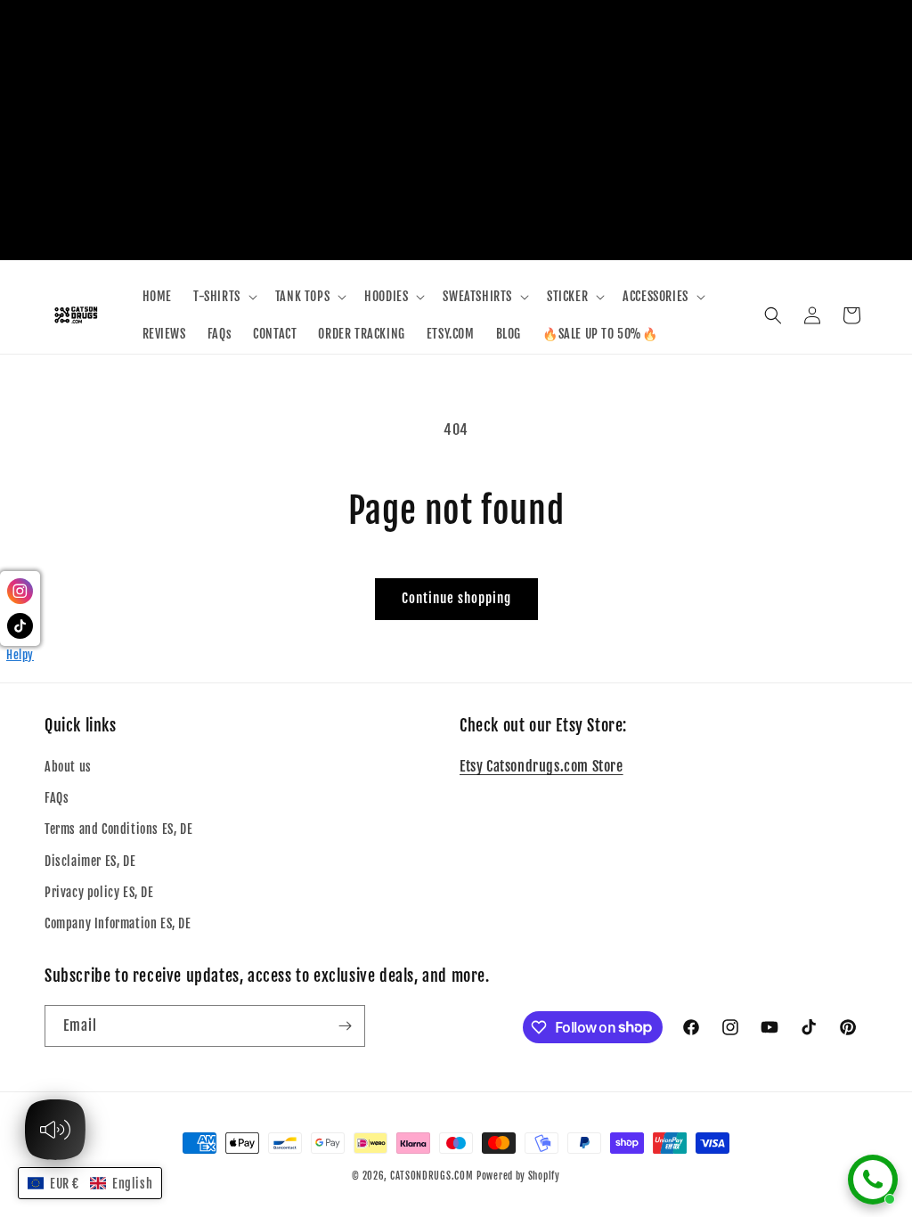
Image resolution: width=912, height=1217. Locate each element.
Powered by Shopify (518, 1176)
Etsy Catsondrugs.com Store (541, 766)
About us (68, 766)
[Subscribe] (344, 1026)
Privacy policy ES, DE (99, 892)
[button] (224, 296)
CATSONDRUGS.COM (432, 1176)
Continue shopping (456, 598)
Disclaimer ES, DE (90, 861)
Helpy (20, 655)
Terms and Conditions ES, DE (118, 829)
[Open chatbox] (873, 1180)
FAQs (57, 797)
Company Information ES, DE (118, 923)
